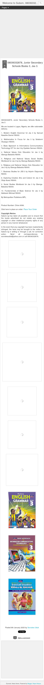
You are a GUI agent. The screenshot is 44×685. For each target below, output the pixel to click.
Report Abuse (37, 683)
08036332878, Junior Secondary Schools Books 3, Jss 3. (25, 64)
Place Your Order (30, 209)
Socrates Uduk (33, 627)
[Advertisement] (22, 33)
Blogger (30, 683)
